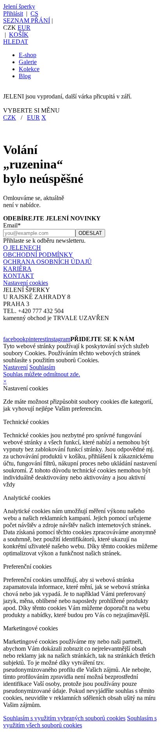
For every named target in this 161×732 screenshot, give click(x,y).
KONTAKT (18, 275)
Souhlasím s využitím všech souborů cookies (80, 721)
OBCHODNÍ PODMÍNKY (38, 254)
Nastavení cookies (25, 282)
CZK (9, 117)
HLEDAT (15, 41)
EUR (24, 27)
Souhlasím (42, 367)
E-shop (27, 55)
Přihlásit (13, 13)
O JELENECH (22, 247)
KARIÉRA (17, 268)
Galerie (28, 62)
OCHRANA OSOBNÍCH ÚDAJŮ (47, 261)
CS (34, 13)
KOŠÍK (19, 34)
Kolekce (29, 69)
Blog (25, 76)
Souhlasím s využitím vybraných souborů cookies (64, 718)
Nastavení (15, 367)
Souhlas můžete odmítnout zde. (41, 374)
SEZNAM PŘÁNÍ (26, 20)
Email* (12, 225)
